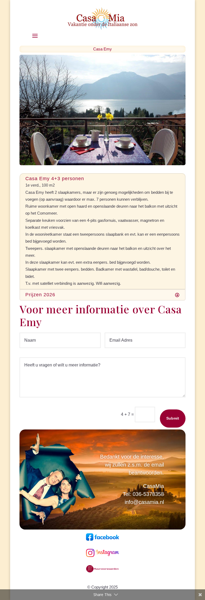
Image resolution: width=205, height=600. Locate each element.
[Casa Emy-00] (102, 163)
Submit (172, 418)
